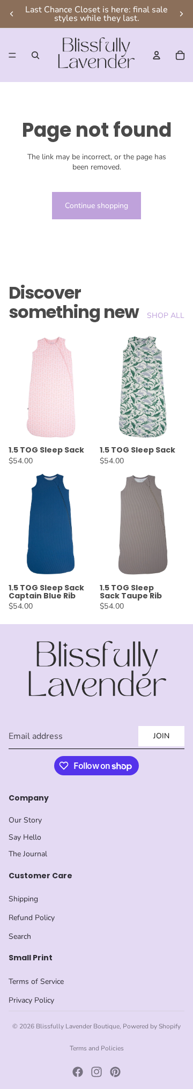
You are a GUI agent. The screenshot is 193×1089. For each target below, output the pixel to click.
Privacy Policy (31, 1000)
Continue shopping (96, 206)
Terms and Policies (97, 1048)
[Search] (35, 55)
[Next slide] (181, 14)
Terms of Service (36, 981)
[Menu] (12, 55)
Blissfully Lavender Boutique (78, 1026)
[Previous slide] (12, 14)
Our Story (25, 820)
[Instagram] (96, 1071)
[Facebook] (77, 1071)
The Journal (28, 854)
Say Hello (25, 837)
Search (20, 936)
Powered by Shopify (152, 1026)
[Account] (156, 55)
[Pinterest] (115, 1071)
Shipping (23, 899)
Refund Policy (32, 918)
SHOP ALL (165, 315)
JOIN (161, 736)
